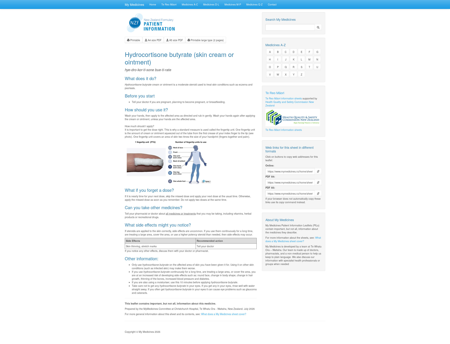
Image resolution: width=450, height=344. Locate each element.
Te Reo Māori (168, 4)
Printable (135, 40)
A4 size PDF (154, 40)
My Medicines (134, 4)
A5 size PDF (176, 40)
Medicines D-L (211, 4)
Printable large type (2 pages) (207, 40)
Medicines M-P (232, 4)
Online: (269, 165)
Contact (272, 4)
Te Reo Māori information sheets (283, 98)
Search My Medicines (280, 19)
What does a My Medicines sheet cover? (223, 314)
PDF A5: (270, 187)
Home (152, 4)
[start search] (318, 27)
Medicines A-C (190, 4)
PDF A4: (270, 176)
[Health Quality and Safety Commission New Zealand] (293, 117)
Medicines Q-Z (254, 4)
